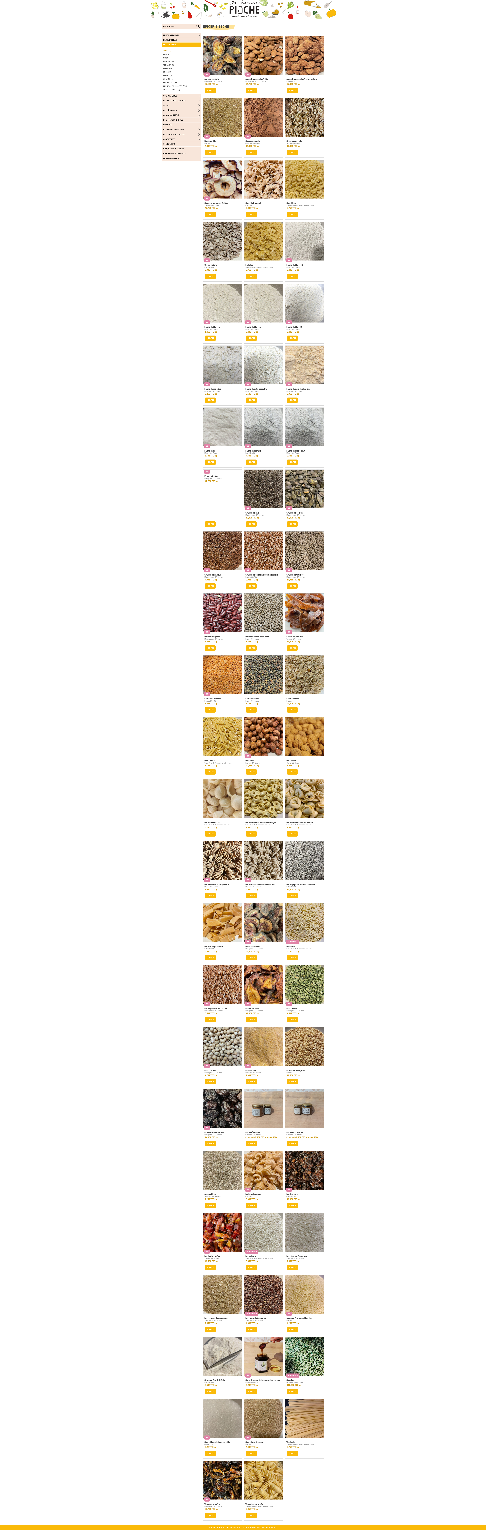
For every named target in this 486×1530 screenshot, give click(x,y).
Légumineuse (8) (170, 61)
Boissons (167, 125)
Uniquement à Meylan (173, 149)
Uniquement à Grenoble (174, 153)
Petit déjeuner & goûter (174, 101)
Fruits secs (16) (170, 82)
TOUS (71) (167, 51)
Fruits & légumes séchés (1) (175, 86)
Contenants (169, 144)
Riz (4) (165, 58)
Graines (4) (168, 79)
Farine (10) (167, 68)
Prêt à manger (170, 110)
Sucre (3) (167, 72)
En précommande (171, 158)
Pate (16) (166, 54)
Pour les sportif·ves (173, 120)
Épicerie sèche (170, 45)
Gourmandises (170, 96)
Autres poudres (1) (171, 90)
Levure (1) (167, 75)
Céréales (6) (168, 65)
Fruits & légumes (171, 35)
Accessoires (169, 139)
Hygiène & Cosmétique (173, 129)
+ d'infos (210, 90)
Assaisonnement (171, 115)
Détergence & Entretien (174, 134)
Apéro (166, 105)
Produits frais (170, 40)
